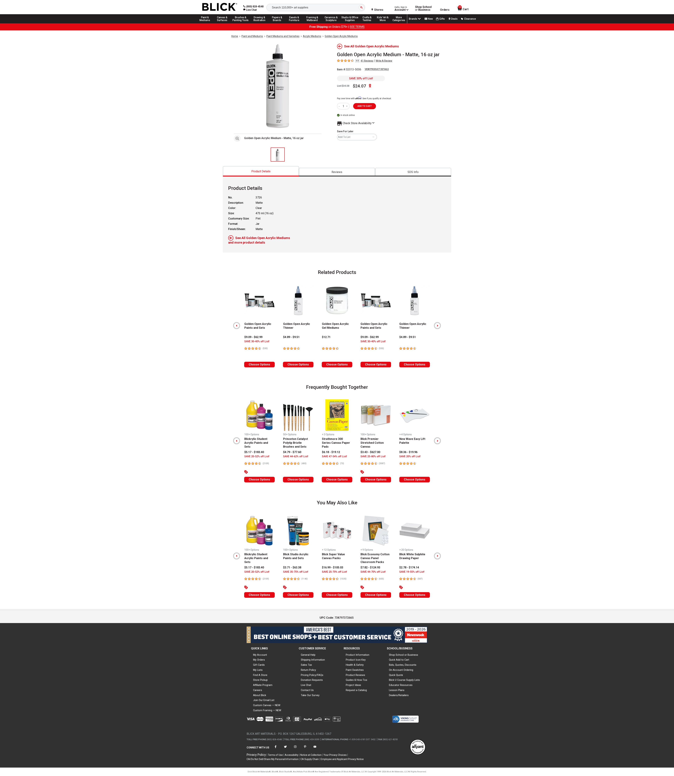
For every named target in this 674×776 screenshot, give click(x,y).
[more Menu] (399, 23)
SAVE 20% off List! (410, 456)
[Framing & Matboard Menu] (312, 23)
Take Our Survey (310, 695)
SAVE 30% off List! (361, 78)
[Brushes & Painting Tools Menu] (240, 23)
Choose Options (259, 364)
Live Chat (306, 685)
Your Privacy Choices (335, 755)
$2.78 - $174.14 (409, 567)
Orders (445, 9)
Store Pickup (260, 680)
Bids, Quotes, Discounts (402, 664)
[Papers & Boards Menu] (278, 23)
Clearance (470, 18)
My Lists (258, 670)
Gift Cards (259, 664)
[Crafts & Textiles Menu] (368, 23)
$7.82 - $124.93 (370, 567)
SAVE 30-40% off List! (256, 341)
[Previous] (236, 325)
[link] (250, 9)
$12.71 (326, 337)
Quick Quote (396, 675)
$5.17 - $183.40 (254, 452)
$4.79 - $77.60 (292, 452)
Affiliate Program (262, 685)
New (430, 18)
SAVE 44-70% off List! (373, 571)
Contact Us (307, 690)
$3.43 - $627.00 (370, 452)
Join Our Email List (263, 700)
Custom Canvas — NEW (266, 705)
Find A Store (260, 675)
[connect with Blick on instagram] (295, 749)
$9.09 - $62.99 (253, 337)
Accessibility (291, 755)
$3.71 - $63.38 (292, 567)
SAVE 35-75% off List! (295, 571)
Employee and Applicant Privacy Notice (342, 759)
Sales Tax (306, 664)
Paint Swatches (355, 670)
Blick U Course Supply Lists (404, 680)
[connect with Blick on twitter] (285, 749)
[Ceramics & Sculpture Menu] (331, 23)
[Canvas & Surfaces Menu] (222, 23)
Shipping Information (313, 659)
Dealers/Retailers (399, 695)
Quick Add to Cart (399, 659)
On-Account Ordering (401, 670)
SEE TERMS (357, 26)
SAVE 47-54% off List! (334, 456)
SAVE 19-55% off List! (411, 571)
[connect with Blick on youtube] (314, 749)
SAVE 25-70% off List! (334, 571)
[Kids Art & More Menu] (384, 23)
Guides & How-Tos (356, 680)
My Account (260, 654)
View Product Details (377, 69)
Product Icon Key (356, 659)
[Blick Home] (219, 7)
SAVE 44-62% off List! (295, 456)
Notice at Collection (311, 755)
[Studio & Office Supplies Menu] (350, 23)
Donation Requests (312, 680)
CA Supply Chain (309, 759)
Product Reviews (355, 675)
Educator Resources (400, 685)
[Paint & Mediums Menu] (206, 23)
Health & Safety (355, 664)
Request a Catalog (356, 690)
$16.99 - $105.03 (332, 567)
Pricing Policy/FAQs (312, 675)
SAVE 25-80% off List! (373, 456)
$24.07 (359, 86)
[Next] (437, 325)
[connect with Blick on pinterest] (305, 749)
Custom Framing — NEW (267, 710)
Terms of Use (275, 755)
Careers (257, 690)
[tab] (261, 171)
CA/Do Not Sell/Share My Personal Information (273, 759)
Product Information (357, 654)
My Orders (259, 659)
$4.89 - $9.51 (291, 337)
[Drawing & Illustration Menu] (259, 23)
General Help (308, 654)
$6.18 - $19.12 (331, 452)
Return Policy (308, 670)
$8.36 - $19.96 (408, 452)
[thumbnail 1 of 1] (278, 155)
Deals (454, 18)
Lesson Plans (396, 690)
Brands (413, 18)
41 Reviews (367, 60)
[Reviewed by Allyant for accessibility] (418, 747)
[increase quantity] (347, 106)
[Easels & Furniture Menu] (295, 23)
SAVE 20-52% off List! (256, 456)
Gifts (442, 18)
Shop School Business (423, 8)
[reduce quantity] (340, 106)
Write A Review (384, 60)
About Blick (259, 695)
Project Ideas (353, 685)
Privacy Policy (256, 755)
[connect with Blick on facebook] (275, 749)
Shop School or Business (403, 654)
